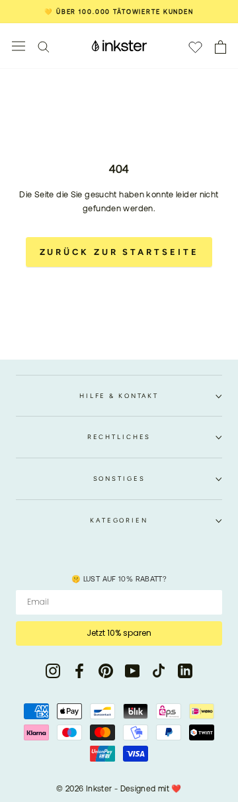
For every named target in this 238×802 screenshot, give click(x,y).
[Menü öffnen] (18, 46)
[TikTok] (158, 671)
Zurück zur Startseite (119, 252)
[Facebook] (79, 671)
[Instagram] (53, 671)
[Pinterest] (106, 671)
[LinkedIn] (185, 671)
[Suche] (44, 46)
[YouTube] (132, 671)
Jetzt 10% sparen (119, 632)
